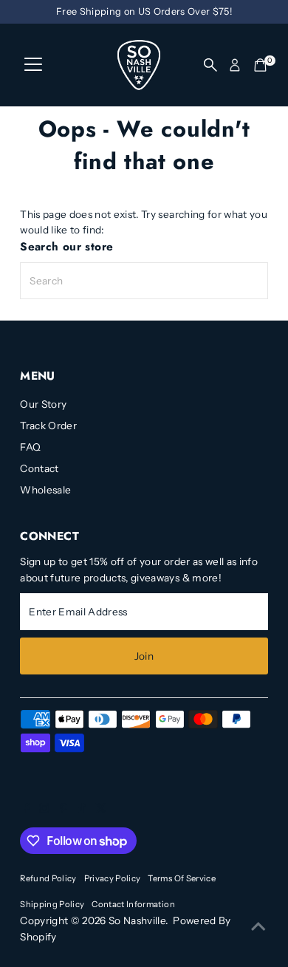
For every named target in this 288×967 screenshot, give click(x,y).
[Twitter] (101, 809)
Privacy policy (112, 878)
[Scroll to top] (258, 926)
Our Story (43, 404)
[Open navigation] (33, 65)
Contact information (133, 904)
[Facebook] (26, 809)
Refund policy (48, 878)
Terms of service (181, 878)
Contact (39, 468)
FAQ (30, 447)
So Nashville (137, 920)
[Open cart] (260, 65)
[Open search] (210, 65)
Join (144, 656)
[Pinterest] (64, 809)
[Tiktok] (81, 809)
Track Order (48, 425)
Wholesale (45, 490)
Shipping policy (52, 904)
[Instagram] (44, 809)
